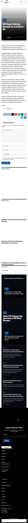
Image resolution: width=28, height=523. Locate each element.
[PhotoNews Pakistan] (6, 1)
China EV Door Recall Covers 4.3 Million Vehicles (12, 381)
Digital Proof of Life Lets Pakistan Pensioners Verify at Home (13, 366)
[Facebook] (3, 419)
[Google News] (12, 419)
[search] (18, 1)
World (4, 347)
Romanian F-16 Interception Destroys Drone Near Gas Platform (13, 351)
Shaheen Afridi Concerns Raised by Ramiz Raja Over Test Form (12, 242)
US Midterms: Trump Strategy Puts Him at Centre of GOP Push (13, 263)
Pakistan (5, 363)
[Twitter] (6, 419)
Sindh (4, 20)
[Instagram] (15, 419)
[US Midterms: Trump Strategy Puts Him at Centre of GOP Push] (14, 253)
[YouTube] (9, 419)
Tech (5, 312)
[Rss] (18, 419)
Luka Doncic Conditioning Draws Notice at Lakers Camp (13, 293)
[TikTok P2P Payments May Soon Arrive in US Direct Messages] (14, 307)
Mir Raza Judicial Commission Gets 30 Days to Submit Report (13, 337)
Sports (6, 288)
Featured (9, 108)
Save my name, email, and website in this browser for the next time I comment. (14, 159)
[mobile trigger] (2, 1)
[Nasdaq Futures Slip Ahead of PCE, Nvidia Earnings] (14, 210)
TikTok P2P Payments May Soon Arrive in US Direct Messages (12, 318)
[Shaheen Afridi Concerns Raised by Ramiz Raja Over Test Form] (14, 232)
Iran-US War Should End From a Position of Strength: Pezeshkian (13, 395)
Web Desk (9, 37)
